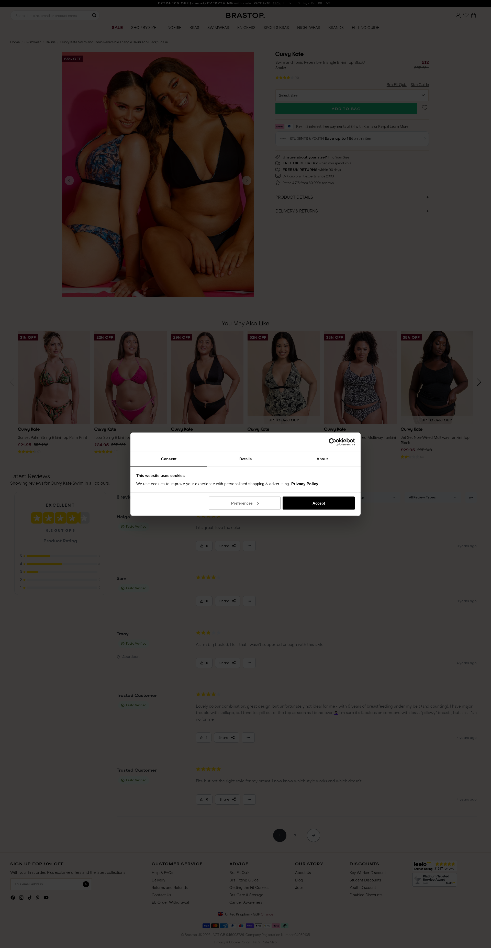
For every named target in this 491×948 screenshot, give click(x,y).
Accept (319, 503)
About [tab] (322, 458)
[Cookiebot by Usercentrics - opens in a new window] (332, 442)
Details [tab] (245, 458)
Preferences (242, 503)
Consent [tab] (168, 458)
